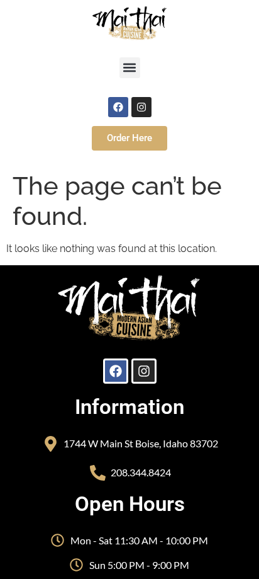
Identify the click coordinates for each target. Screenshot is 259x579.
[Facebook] (118, 107)
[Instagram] (141, 107)
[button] (129, 67)
